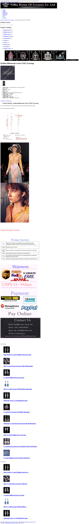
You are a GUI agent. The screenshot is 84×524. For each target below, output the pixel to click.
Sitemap (9, 2)
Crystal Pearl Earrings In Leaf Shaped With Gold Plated (20, 446)
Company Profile (22, 521)
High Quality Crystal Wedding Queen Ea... (16, 472)
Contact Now (3, 100)
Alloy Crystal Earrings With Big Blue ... (15, 506)
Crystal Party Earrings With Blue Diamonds (16, 412)
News (17, 521)
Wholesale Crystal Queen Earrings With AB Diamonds (19, 423)
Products (4, 11)
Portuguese (5, 18)
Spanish (4, 17)
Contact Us (5, 14)
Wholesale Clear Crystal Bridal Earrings (15, 400)
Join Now (5, 2)
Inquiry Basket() (15, 2)
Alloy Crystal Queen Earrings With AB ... (15, 484)
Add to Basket (8, 100)
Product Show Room (7, 521)
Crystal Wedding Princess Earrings (13, 377)
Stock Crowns (5, 12)
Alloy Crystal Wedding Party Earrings (14, 435)
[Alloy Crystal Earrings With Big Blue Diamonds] (6, 504)
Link (34, 521)
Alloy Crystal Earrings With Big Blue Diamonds (17, 389)
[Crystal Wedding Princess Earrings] (6, 493)
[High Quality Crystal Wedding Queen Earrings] (6, 470)
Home (4, 9)
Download (13, 521)
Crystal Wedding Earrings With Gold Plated (16, 458)
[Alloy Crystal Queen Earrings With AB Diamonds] (6, 481)
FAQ (4, 15)
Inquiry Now (5, 13)
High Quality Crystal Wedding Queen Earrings (17, 354)
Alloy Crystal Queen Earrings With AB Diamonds (18, 366)
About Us (4, 10)
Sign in (1, 2)
